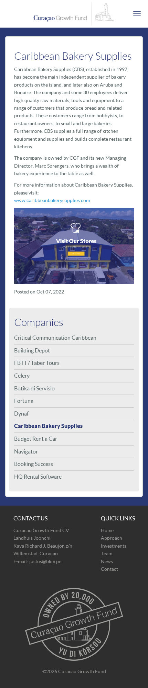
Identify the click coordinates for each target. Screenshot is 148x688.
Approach (111, 538)
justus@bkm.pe (45, 561)
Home (107, 530)
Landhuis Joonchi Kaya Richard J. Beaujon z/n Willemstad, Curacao (42, 545)
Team (106, 553)
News (107, 561)
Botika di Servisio (34, 388)
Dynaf (21, 413)
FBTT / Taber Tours (37, 363)
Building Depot (32, 350)
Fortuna (23, 401)
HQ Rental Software (38, 476)
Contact (109, 569)
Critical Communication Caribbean (55, 338)
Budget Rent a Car (35, 439)
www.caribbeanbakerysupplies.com (52, 200)
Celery (22, 375)
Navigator (26, 451)
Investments (113, 546)
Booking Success (33, 464)
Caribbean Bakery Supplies (48, 426)
